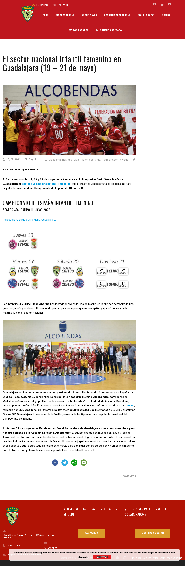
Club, (77, 159)
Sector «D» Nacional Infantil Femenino (46, 183)
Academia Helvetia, (61, 159)
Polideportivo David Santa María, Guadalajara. (29, 219)
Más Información (152, 533)
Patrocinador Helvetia (115, 159)
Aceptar (102, 557)
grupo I (130, 405)
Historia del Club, (91, 159)
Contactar (91, 533)
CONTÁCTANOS (60, 5)
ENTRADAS (42, 5)
